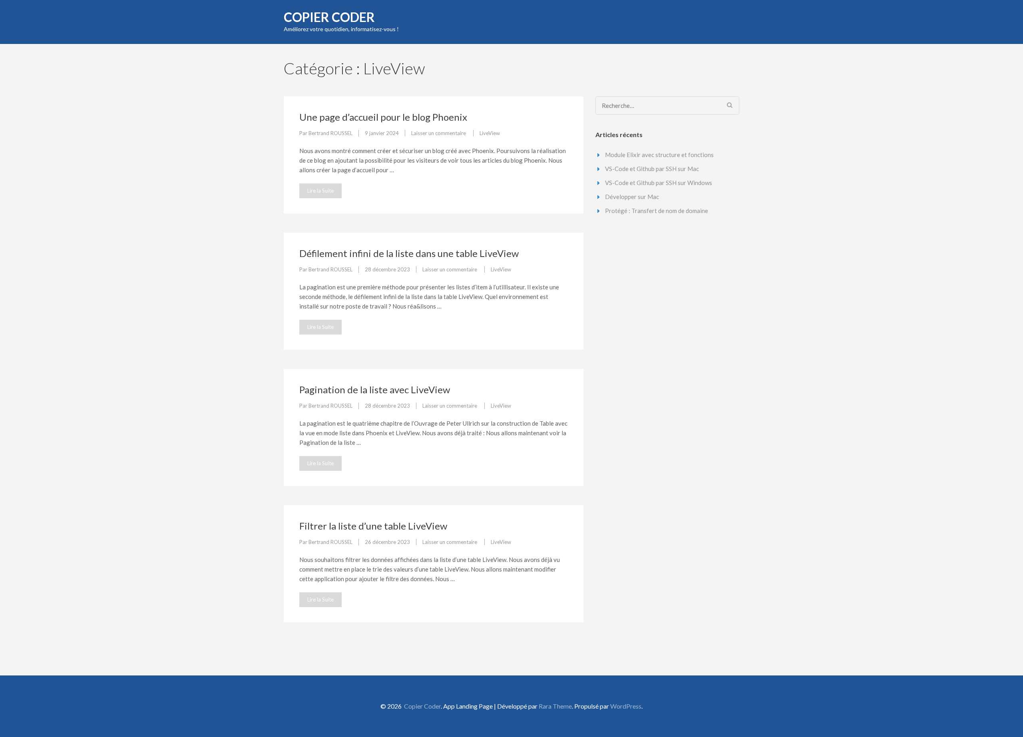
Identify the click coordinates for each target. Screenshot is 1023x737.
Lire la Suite (320, 190)
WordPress (625, 706)
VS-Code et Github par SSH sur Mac (652, 168)
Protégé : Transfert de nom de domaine (656, 210)
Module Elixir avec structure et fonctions (659, 154)
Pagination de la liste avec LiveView (374, 389)
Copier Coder (329, 17)
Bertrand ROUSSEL (330, 133)
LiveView (490, 133)
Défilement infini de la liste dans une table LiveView (409, 253)
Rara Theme (555, 706)
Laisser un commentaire (439, 133)
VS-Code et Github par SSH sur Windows (658, 182)
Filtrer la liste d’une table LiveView (373, 526)
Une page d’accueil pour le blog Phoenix (383, 117)
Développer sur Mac (632, 196)
